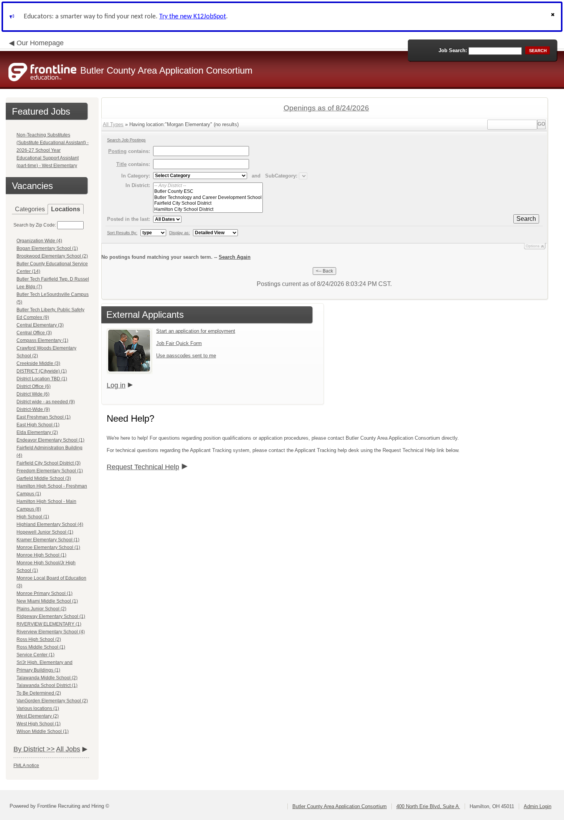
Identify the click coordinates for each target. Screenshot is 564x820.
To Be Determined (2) (38, 693)
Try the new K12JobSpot (192, 16)
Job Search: (453, 50)
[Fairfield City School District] (207, 203)
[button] (553, 16)
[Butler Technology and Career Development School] (207, 197)
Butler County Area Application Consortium (339, 806)
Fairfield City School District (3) (48, 463)
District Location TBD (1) (41, 378)
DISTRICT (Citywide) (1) (41, 371)
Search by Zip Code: (34, 225)
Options (532, 246)
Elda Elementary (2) (37, 432)
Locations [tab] (65, 209)
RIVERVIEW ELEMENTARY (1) (48, 624)
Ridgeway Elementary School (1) (50, 616)
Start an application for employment (195, 331)
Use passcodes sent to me (186, 355)
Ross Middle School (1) (40, 647)
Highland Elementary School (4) (49, 524)
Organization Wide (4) (39, 240)
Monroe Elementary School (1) (48, 547)
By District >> (34, 749)
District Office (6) (33, 386)
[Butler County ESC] (207, 191)
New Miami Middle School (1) (47, 601)
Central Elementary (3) (40, 325)
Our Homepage (40, 43)
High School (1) (32, 516)
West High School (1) (38, 723)
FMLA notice (26, 765)
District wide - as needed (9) (45, 401)
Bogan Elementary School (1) (47, 248)
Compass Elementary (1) (42, 340)
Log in (116, 385)
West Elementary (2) (37, 716)
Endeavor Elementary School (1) (50, 440)
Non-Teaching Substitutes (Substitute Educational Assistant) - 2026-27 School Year (52, 142)
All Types (113, 124)
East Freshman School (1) (43, 417)
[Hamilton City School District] (207, 209)
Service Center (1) (35, 654)
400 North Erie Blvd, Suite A (428, 806)
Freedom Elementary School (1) (49, 470)
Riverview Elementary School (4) (50, 631)
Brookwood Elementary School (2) (52, 256)
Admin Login (537, 806)
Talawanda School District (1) (47, 685)
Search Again (235, 257)
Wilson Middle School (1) (42, 731)
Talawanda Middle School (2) (47, 677)
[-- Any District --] (207, 186)
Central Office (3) (34, 332)
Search (526, 218)
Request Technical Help (143, 466)
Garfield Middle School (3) (43, 478)
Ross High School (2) (38, 639)
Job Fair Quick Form (179, 343)
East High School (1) (37, 424)
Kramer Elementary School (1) (47, 539)
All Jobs (68, 749)
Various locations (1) (37, 708)
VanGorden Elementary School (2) (52, 700)
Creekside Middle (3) (38, 363)
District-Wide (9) (33, 409)
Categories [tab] (30, 209)
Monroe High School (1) (41, 555)
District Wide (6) (32, 394)
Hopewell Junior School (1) (44, 532)
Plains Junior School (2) (41, 608)
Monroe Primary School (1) (44, 593)
